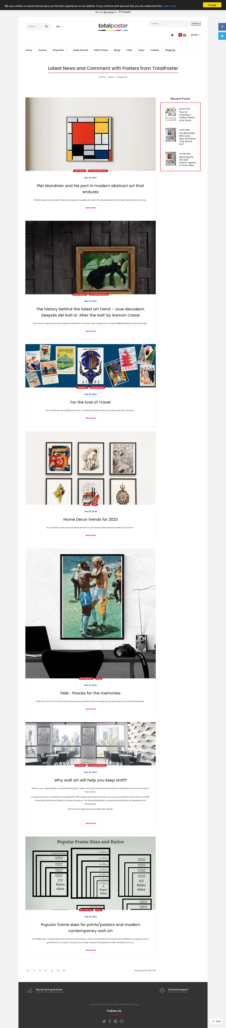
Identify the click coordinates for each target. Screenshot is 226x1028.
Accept (212, 5)
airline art (82, 387)
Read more (90, 208)
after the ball (80, 294)
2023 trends (80, 171)
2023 (87, 505)
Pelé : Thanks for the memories (90, 693)
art (94, 505)
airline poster (97, 387)
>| (64, 970)
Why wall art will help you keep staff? (90, 780)
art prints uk (86, 678)
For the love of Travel (90, 402)
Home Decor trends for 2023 (90, 519)
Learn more (169, 6)
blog (99, 678)
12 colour (80, 765)
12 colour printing (97, 765)
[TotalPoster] (113, 30)
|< (28, 970)
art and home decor (98, 171)
